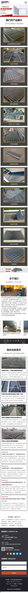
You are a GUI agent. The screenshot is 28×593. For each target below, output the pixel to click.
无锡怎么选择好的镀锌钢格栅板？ (10, 441)
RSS (7, 583)
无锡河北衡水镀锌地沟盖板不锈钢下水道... (12, 394)
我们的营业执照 (14, 585)
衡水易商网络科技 (17, 589)
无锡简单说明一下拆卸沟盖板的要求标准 (12, 370)
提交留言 (14, 573)
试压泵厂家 (17, 519)
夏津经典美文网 (4, 523)
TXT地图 (14, 583)
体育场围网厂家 (10, 519)
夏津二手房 (11, 523)
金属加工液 (14, 521)
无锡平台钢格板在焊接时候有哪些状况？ (12, 417)
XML (10, 583)
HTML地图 (19, 583)
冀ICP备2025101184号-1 (16, 581)
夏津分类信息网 (18, 523)
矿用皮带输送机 (12, 525)
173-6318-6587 (9, 537)
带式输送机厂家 (4, 525)
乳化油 (19, 521)
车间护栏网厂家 (20, 525)
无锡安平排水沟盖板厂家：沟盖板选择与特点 (13, 454)
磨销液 (9, 521)
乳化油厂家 (23, 519)
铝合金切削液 (4, 521)
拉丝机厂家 (3, 519)
